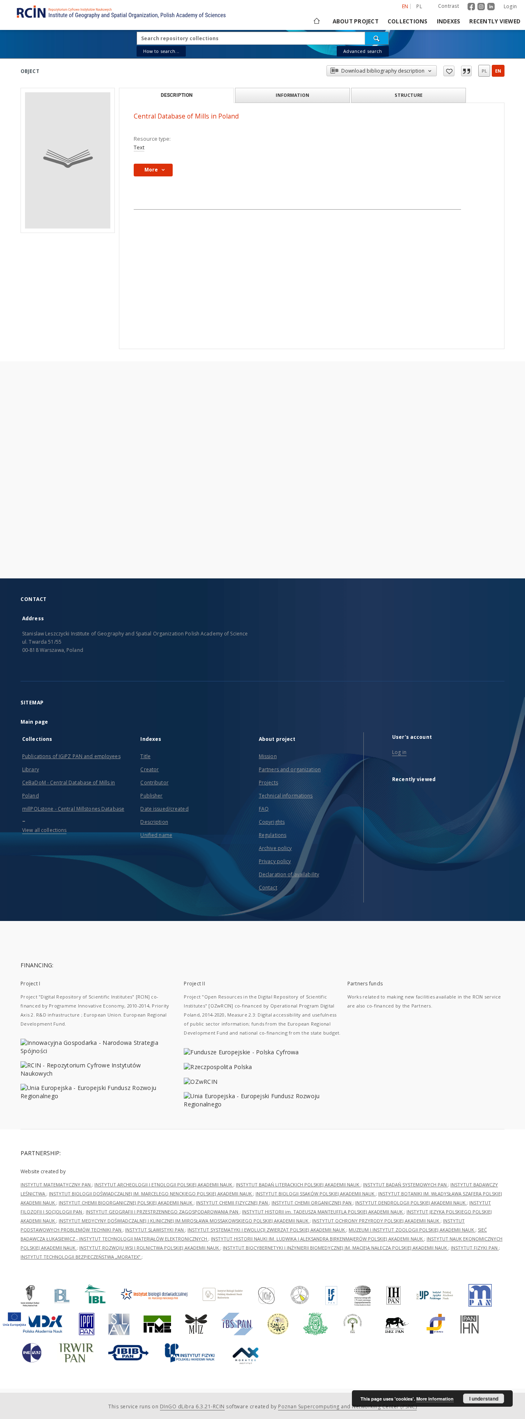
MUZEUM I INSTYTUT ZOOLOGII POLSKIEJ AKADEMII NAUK (412, 1230)
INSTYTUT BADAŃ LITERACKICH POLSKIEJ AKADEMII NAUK (298, 1184)
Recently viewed (494, 21)
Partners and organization (290, 769)
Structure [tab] (408, 95)
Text (139, 147)
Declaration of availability (289, 874)
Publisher (151, 795)
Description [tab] (176, 95)
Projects (268, 782)
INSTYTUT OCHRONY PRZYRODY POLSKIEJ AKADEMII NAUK (376, 1221)
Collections (408, 21)
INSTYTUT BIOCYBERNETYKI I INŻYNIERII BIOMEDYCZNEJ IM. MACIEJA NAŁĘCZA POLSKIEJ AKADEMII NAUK (335, 1248)
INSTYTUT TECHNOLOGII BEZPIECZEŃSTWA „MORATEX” (81, 1257)
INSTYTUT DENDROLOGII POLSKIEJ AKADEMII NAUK (411, 1203)
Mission (268, 756)
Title (145, 756)
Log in (399, 752)
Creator (149, 769)
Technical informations (286, 795)
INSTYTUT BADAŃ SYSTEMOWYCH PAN (405, 1184)
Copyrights (272, 821)
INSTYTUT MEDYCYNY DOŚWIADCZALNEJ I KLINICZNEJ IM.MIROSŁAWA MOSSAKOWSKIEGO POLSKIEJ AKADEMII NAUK (184, 1221)
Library (30, 769)
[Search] (377, 38)
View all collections (44, 830)
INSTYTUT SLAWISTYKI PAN (155, 1230)
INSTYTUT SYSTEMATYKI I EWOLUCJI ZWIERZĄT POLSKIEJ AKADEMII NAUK (266, 1230)
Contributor (154, 782)
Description (154, 821)
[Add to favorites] (448, 71)
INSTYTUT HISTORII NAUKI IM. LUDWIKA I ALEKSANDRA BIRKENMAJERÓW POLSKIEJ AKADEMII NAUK (317, 1239)
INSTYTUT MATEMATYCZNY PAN (56, 1184)
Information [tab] (292, 95)
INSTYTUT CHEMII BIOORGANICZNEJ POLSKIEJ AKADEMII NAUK (126, 1203)
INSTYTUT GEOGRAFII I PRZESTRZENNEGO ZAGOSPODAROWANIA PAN (163, 1212)
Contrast (448, 5)
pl (419, 6)
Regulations (272, 835)
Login (510, 6)
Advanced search (362, 51)
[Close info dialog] (466, 71)
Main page (34, 721)
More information (435, 1399)
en (498, 71)
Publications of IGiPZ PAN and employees (71, 756)
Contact (268, 887)
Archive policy (275, 848)
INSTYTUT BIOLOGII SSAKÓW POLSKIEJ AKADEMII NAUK (316, 1193)
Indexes (449, 21)
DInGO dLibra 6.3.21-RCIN (192, 1406)
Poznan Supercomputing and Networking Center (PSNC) (347, 1406)
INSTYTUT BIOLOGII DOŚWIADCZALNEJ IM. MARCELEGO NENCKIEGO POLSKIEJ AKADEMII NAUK (151, 1193)
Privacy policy (275, 861)
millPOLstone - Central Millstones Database (73, 808)
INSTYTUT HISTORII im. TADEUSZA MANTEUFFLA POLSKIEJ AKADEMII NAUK (323, 1212)
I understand (483, 1398)
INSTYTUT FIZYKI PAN (475, 1248)
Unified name (156, 835)
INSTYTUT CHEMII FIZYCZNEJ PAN (232, 1203)
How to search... (161, 51)
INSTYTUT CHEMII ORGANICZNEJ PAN (312, 1203)
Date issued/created (164, 808)
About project (356, 21)
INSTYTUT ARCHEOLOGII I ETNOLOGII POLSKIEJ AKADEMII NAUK (163, 1184)
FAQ (264, 808)
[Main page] (316, 21)
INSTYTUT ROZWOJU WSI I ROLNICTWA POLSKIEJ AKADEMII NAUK (149, 1248)
